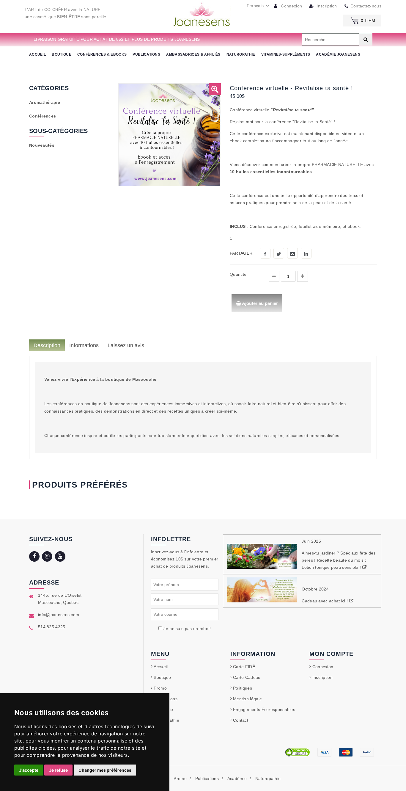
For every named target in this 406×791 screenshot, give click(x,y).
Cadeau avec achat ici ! (325, 601)
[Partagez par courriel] (292, 253)
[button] (215, 89)
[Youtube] (61, 556)
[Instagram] (47, 556)
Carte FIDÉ (244, 666)
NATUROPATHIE (240, 54)
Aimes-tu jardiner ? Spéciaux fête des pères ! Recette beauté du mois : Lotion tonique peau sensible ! (338, 560)
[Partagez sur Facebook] (265, 253)
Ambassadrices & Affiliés (193, 54)
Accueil (161, 666)
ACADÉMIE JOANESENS (338, 54)
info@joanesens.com (58, 614)
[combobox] (258, 6)
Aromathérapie (44, 102)
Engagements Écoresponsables (264, 709)
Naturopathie (268, 778)
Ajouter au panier (259, 303)
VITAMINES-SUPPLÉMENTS (285, 54)
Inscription (326, 6)
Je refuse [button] (58, 770)
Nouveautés (41, 145)
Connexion (291, 6)
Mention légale (247, 698)
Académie (237, 778)
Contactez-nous (365, 6)
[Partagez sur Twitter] (278, 253)
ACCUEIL (37, 54)
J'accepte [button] (28, 770)
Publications (207, 778)
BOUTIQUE (61, 54)
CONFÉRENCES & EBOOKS (102, 54)
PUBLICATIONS (146, 54)
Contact (240, 720)
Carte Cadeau (247, 677)
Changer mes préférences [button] (104, 770)
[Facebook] (35, 556)
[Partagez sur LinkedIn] (306, 253)
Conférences (42, 116)
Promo (160, 688)
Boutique (162, 677)
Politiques (242, 688)
